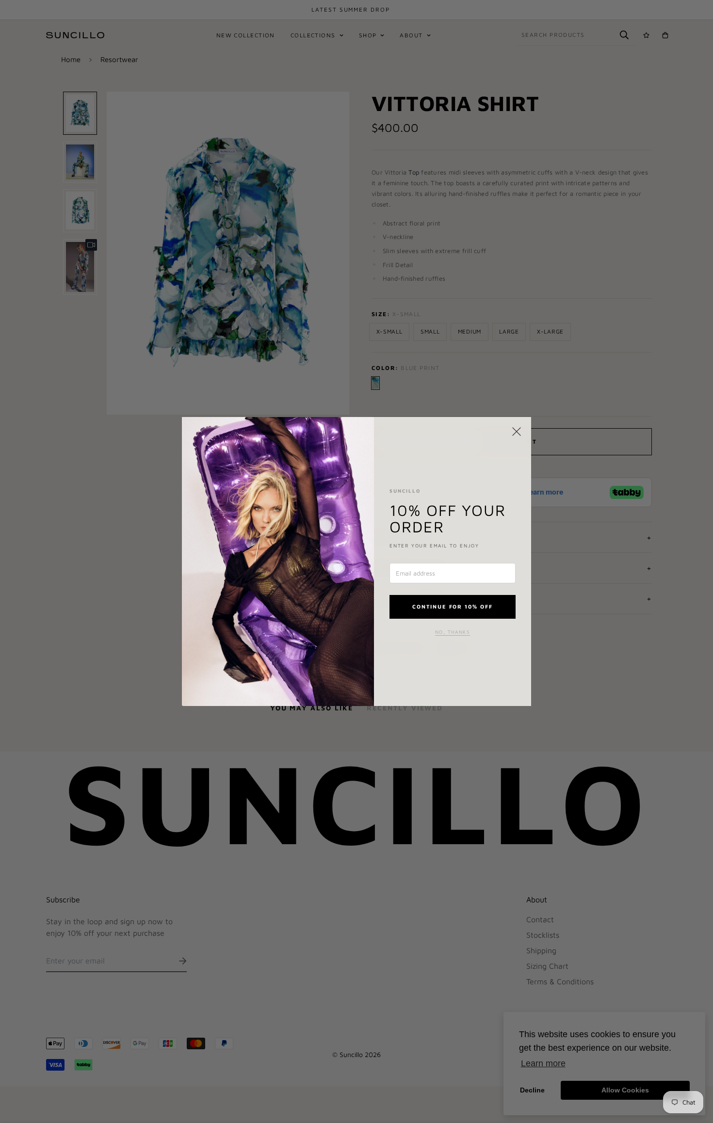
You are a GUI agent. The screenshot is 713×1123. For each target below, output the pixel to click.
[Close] (516, 431)
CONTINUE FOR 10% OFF (452, 606)
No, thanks (452, 632)
